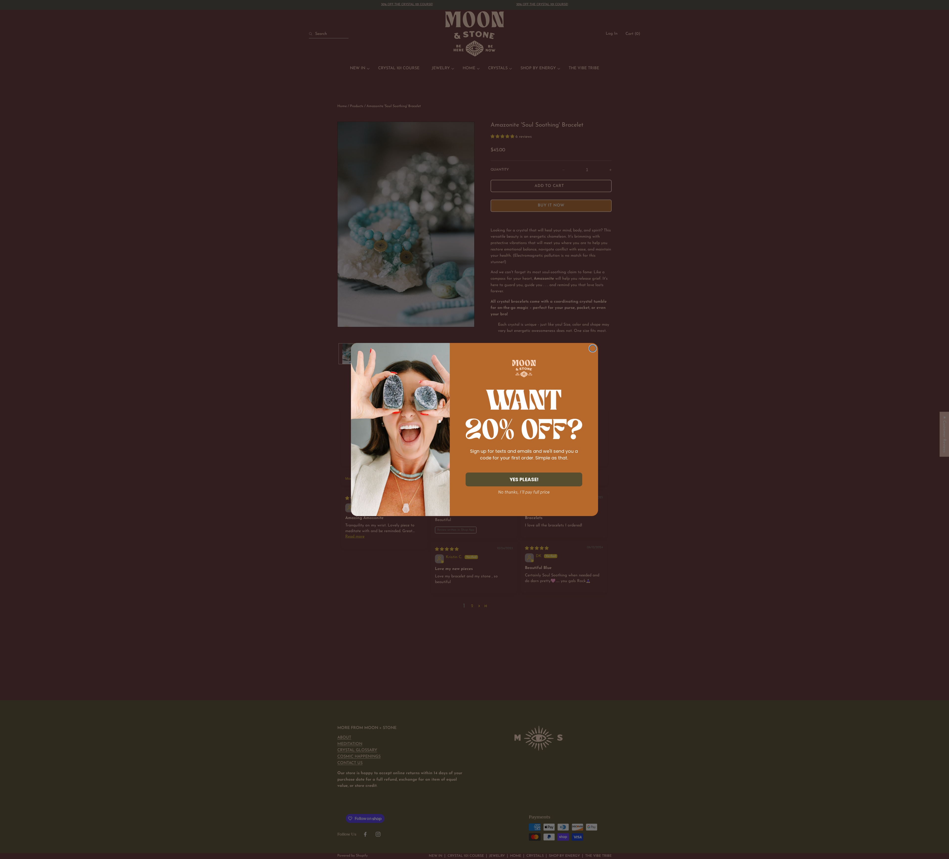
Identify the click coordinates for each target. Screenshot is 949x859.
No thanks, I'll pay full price (524, 492)
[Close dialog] (592, 348)
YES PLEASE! (524, 479)
